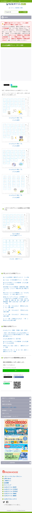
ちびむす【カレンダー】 (10, 499)
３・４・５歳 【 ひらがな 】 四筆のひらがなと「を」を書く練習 (15, 306)
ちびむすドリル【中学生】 (11, 491)
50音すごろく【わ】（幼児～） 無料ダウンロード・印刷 (16, 346)
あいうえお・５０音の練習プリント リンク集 (15, 280)
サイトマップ (7, 485)
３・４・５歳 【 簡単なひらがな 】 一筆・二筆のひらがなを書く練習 (15, 319)
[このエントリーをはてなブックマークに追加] (11, 85)
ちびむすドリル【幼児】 (10, 487)
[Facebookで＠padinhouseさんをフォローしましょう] (19, 377)
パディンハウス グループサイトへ (13, 476)
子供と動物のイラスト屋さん (12, 504)
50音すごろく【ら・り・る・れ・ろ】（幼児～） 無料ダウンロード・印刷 (16, 350)
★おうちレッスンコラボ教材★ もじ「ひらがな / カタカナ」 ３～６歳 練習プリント (16, 293)
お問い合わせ (7, 478)
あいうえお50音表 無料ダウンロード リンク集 (16, 277)
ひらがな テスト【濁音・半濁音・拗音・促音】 (15, 330)
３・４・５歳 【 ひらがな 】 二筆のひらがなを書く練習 (15, 315)
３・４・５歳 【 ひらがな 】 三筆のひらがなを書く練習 (15, 311)
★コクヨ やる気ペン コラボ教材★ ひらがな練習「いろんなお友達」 (15, 283)
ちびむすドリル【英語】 (10, 493)
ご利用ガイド (7, 480)
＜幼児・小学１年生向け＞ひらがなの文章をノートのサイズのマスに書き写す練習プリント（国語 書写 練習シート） (16, 334)
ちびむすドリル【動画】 (10, 495)
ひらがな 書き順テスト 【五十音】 (12, 338)
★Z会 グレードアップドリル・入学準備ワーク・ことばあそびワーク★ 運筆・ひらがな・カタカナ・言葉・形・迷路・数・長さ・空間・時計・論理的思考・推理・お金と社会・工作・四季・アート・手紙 (16, 300)
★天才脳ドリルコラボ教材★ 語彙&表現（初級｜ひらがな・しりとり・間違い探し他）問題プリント (16, 288)
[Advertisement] (16, 64)
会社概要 (6, 482)
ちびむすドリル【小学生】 (11, 489)
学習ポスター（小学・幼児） (9, 407)
